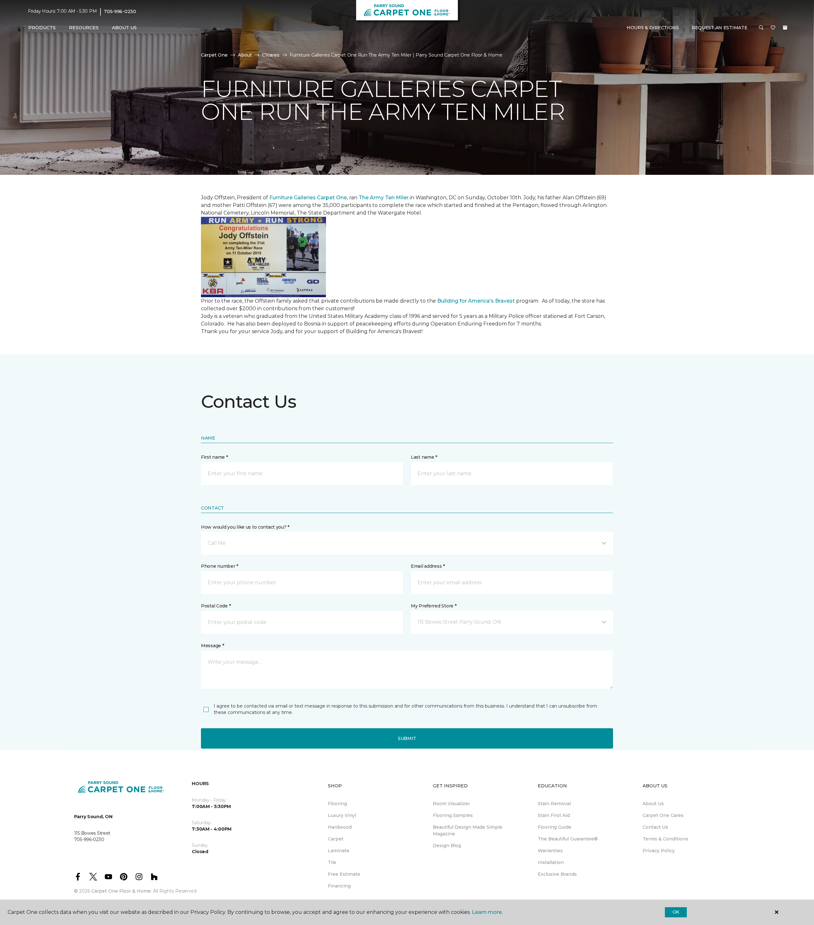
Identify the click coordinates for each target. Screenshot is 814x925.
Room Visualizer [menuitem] (451, 803)
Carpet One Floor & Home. (121, 891)
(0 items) (785, 27)
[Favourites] (773, 28)
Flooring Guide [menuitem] (554, 827)
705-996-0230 (120, 11)
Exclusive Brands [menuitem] (557, 874)
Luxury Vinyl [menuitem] (342, 815)
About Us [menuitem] (653, 803)
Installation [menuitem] (551, 862)
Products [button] (42, 28)
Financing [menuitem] (339, 886)
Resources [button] (84, 28)
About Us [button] (124, 28)
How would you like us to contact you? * (245, 527)
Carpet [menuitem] (335, 839)
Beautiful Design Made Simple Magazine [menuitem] (467, 830)
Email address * (428, 566)
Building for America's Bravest (476, 301)
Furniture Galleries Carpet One (308, 198)
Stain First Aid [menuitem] (554, 815)
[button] (761, 28)
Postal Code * (216, 606)
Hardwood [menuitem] (340, 827)
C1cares (270, 55)
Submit (407, 738)
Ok (676, 912)
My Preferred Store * (433, 606)
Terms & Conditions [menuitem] (665, 839)
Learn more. (487, 912)
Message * (212, 645)
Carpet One (214, 55)
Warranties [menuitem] (550, 850)
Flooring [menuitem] (337, 803)
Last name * (424, 457)
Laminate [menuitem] (338, 850)
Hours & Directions (653, 28)
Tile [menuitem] (332, 862)
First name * (214, 457)
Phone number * (219, 566)
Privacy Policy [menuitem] (659, 850)
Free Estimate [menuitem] (344, 874)
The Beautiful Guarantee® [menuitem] (568, 839)
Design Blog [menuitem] (447, 845)
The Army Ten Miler (384, 198)
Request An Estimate (720, 28)
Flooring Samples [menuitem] (453, 815)
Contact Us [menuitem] (655, 827)
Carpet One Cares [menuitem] (663, 815)
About (245, 55)
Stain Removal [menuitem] (554, 803)
